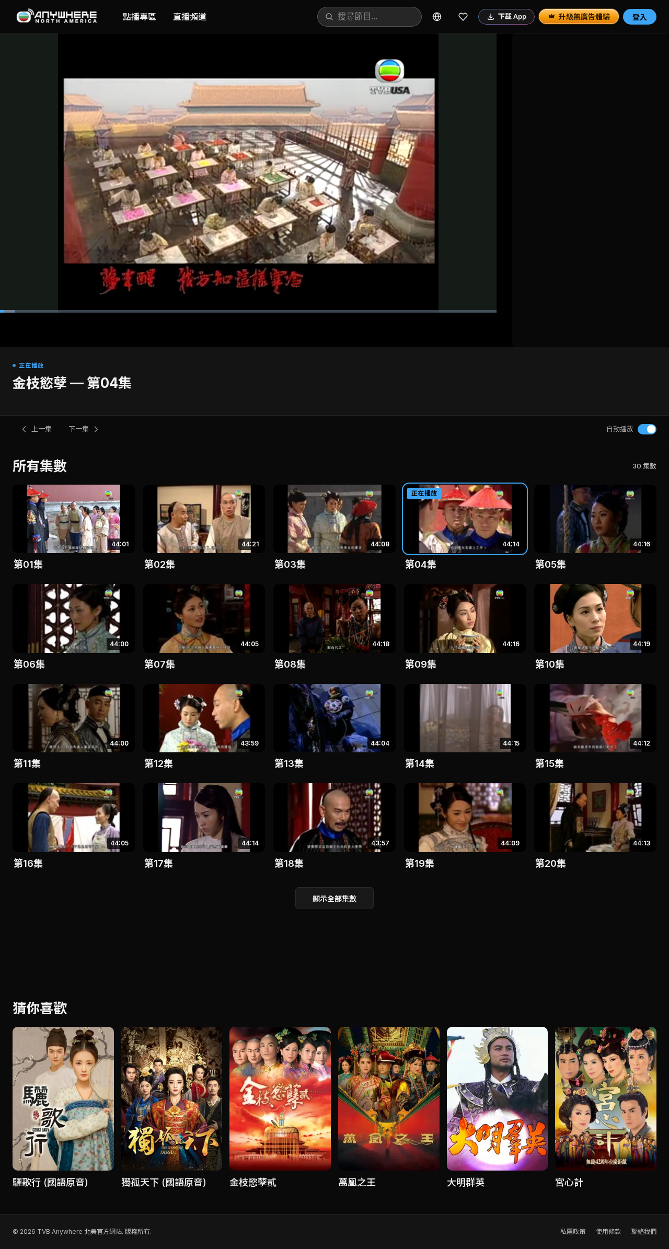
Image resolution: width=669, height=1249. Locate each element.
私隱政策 (572, 1231)
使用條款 (608, 1231)
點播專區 (139, 17)
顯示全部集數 (334, 898)
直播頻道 (189, 17)
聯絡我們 (643, 1231)
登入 (639, 17)
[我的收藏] (463, 17)
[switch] (647, 429)
